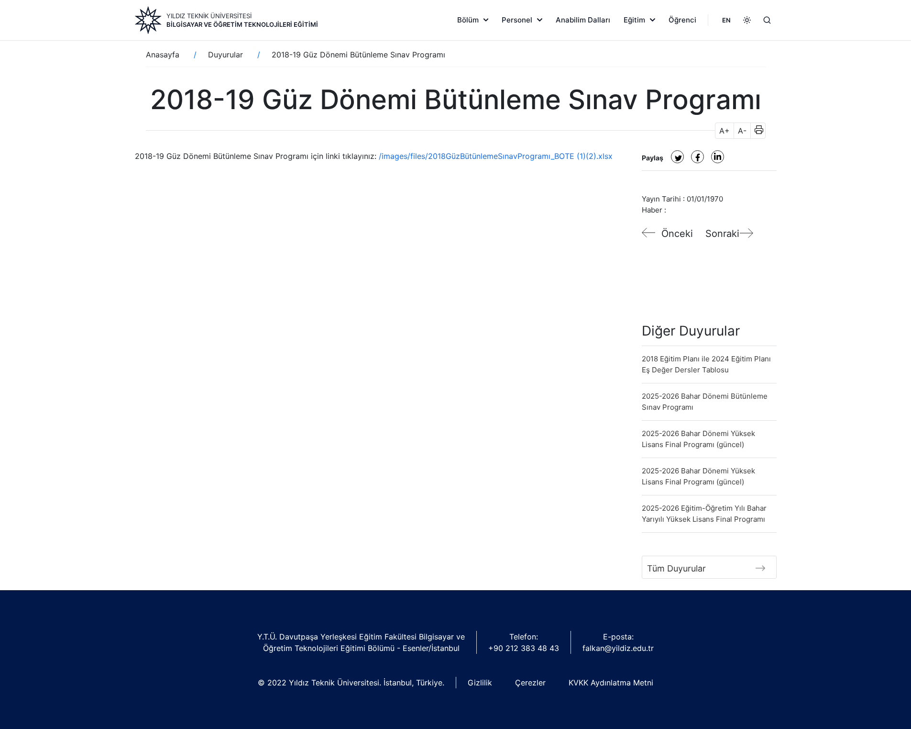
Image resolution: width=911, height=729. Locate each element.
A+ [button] (724, 130)
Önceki (677, 233)
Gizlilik (480, 682)
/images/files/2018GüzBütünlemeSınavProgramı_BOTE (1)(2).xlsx (496, 156)
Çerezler (530, 682)
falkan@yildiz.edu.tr (618, 648)
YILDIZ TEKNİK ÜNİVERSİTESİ (209, 16)
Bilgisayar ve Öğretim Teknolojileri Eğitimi (242, 24)
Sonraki (722, 233)
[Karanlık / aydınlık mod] (747, 20)
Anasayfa (162, 54)
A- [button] (742, 130)
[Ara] (767, 20)
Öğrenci (682, 19)
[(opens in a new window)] (677, 156)
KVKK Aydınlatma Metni (611, 682)
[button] (756, 130)
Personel (517, 19)
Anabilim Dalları (583, 19)
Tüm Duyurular (676, 568)
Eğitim (634, 19)
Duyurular (225, 54)
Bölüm (468, 19)
